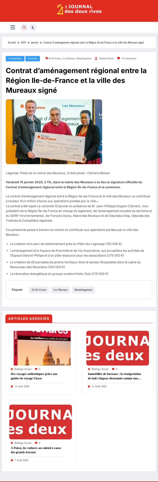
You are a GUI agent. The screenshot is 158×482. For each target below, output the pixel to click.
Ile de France (55, 58)
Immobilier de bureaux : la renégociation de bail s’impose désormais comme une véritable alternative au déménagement (114, 376)
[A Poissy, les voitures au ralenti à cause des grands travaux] (40, 421)
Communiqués (15, 58)
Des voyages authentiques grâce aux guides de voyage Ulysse (34, 376)
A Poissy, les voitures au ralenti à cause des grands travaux (36, 450)
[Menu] (13, 27)
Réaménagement (83, 58)
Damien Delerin (106, 58)
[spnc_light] (33, 27)
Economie (32, 58)
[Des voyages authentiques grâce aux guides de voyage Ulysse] (40, 347)
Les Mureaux (69, 58)
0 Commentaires (129, 58)
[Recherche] (24, 27)
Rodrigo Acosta (23, 369)
